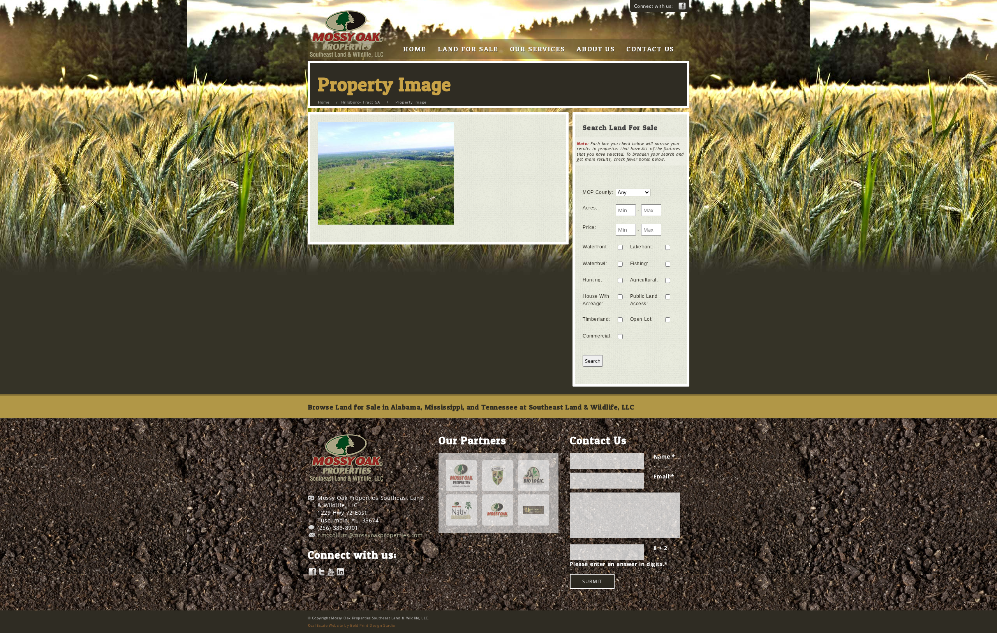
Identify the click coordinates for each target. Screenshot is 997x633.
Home (323, 102)
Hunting (592, 280)
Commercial (597, 336)
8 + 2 (661, 548)
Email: (664, 476)
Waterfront (595, 247)
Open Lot (641, 319)
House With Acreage (596, 300)
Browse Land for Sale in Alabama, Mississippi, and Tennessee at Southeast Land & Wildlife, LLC (471, 407)
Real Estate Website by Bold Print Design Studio (351, 625)
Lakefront (641, 247)
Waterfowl (595, 263)
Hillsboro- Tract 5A (360, 102)
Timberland (596, 319)
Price (589, 227)
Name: (664, 456)
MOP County (598, 192)
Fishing (639, 263)
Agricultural (644, 280)
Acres (590, 208)
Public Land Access (644, 300)
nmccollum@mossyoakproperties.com (370, 535)
